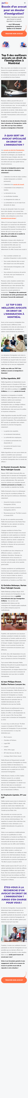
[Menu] (24, 2)
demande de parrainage (8, 218)
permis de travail (18, 184)
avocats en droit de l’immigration (14, 150)
